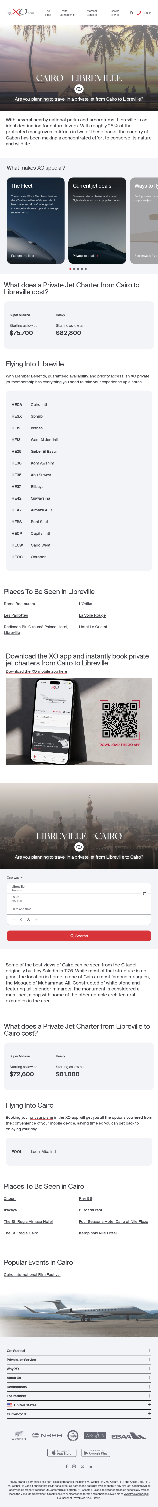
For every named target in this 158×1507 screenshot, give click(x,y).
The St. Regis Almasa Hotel (28, 1221)
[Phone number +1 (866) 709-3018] (139, 13)
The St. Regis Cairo (21, 1233)
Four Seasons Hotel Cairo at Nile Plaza (113, 1221)
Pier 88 (85, 1198)
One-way (13, 878)
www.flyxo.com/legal (136, 1494)
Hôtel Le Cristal (93, 626)
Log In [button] (147, 13)
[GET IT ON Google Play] (96, 1453)
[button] (79, 1351)
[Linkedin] (90, 1466)
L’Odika (85, 603)
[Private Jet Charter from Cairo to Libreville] (79, 89)
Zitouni (10, 1198)
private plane (41, 1117)
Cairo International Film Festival (32, 1274)
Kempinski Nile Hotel (98, 1233)
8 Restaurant (90, 1210)
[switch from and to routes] (144, 893)
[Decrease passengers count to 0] (14, 919)
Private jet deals (84, 256)
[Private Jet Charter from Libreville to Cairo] (79, 847)
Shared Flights (115, 13)
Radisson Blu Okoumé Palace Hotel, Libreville (36, 629)
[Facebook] (67, 1466)
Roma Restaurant (19, 603)
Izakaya (10, 1210)
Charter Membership (67, 13)
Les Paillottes (16, 615)
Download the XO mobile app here (36, 671)
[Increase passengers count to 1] (36, 919)
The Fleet (48, 13)
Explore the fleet (22, 256)
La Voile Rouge (92, 615)
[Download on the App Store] (62, 1453)
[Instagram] (74, 1466)
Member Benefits (92, 13)
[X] (82, 1466)
